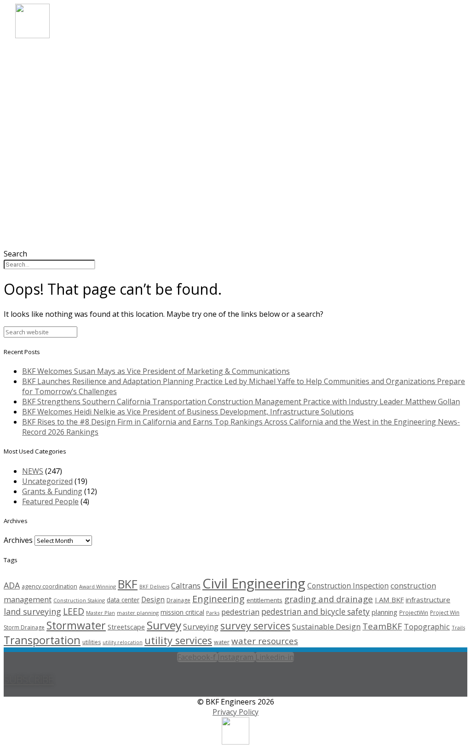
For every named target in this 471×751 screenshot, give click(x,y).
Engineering (218, 599)
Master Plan (100, 612)
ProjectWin (413, 613)
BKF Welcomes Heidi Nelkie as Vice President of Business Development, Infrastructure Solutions (188, 412)
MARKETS (47, 66)
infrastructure (428, 599)
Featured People (50, 501)
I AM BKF (389, 599)
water (222, 642)
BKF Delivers (154, 586)
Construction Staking (79, 600)
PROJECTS (48, 91)
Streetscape (126, 626)
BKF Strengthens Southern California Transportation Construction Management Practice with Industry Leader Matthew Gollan (241, 401)
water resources (264, 640)
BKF (128, 584)
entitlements (264, 600)
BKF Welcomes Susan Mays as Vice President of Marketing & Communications (156, 371)
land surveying (32, 611)
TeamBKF (382, 626)
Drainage (178, 600)
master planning (138, 612)
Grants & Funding (52, 491)
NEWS (39, 116)
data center (123, 599)
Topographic (427, 626)
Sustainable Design (326, 626)
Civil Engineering (253, 583)
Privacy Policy (235, 712)
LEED (73, 611)
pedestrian (240, 611)
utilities (91, 642)
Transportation (42, 640)
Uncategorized (47, 481)
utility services (178, 640)
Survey (164, 625)
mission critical (182, 612)
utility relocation (123, 642)
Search (15, 254)
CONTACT (48, 128)
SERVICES (46, 79)
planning (384, 612)
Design (153, 600)
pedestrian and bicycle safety (315, 611)
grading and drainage (328, 599)
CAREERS (45, 104)
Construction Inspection (348, 586)
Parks (212, 612)
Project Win (445, 613)
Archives (18, 540)
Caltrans (186, 585)
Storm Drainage (24, 627)
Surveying (200, 626)
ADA (12, 585)
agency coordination (49, 586)
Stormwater (76, 625)
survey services (255, 625)
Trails (458, 627)
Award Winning (97, 586)
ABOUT (42, 54)
